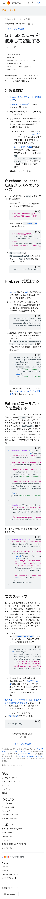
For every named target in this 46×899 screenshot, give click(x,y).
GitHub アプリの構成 (23, 147)
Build (28, 19)
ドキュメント (9, 10)
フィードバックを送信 (16, 29)
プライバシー (16, 888)
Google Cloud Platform (10, 874)
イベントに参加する (9, 818)
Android (12, 292)
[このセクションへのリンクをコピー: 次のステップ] (29, 597)
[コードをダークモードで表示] (36, 211)
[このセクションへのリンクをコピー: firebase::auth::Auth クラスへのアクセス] (14, 190)
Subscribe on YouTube (10, 815)
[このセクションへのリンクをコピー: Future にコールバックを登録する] (29, 408)
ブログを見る (7, 803)
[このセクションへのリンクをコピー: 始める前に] (26, 91)
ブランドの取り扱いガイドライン (14, 844)
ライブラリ (6, 789)
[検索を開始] (28, 2)
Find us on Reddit (8, 807)
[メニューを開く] (3, 3)
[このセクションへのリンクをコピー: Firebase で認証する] (7, 286)
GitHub (4, 793)
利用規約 (5, 888)
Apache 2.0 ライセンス (25, 754)
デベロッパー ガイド (9, 778)
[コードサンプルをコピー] (39, 211)
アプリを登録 (35, 134)
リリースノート (7, 840)
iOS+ (27, 292)
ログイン (40, 3)
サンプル (5, 785)
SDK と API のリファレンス (12, 782)
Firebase (8, 19)
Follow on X (6, 811)
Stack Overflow (7, 833)
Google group (7, 836)
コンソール (18, 104)
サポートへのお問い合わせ (12, 829)
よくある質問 (7, 848)
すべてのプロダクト (9, 878)
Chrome (5, 867)
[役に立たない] (32, 24)
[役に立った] (29, 24)
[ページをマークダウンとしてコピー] (15, 47)
